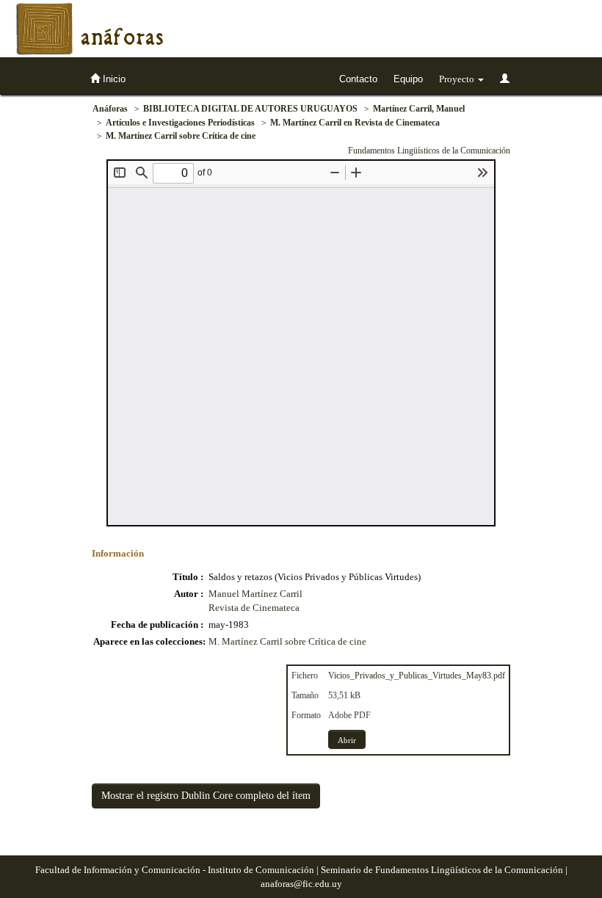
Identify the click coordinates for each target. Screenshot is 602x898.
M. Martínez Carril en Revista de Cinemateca (355, 122)
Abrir (347, 740)
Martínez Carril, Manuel (419, 109)
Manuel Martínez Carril (255, 593)
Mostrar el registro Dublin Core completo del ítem (206, 795)
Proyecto (457, 78)
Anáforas (110, 109)
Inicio (113, 78)
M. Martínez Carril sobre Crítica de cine (180, 136)
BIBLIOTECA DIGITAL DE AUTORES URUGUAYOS (250, 109)
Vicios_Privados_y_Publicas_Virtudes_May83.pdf (416, 675)
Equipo (408, 78)
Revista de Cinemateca (254, 607)
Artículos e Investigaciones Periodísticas (180, 122)
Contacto (358, 78)
